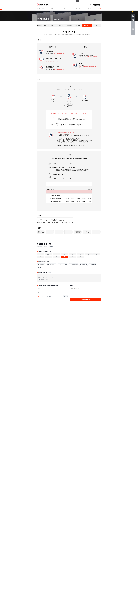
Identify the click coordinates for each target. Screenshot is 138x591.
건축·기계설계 (77, 8)
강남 (43, 0)
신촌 (54, 0)
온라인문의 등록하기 (86, 299)
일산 (73, 0)
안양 (67, 0)
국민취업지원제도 (87, 25)
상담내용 (72, 285)
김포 (84, 0)
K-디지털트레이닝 (50, 25)
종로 (50, 0)
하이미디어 (39, 0)
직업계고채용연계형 (68, 25)
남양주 (81, 0)
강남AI (47, 0)
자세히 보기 (66, 296)
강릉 (87, 0)
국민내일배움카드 (96, 25)
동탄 (77, 0)
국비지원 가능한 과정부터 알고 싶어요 (46, 277)
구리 (70, 0)
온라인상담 (99, 8)
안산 (60, 0)
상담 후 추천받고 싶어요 (43, 279)
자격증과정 (89, 8)
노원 (57, 0)
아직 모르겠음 (41, 276)
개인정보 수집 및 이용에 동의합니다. (45, 296)
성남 (64, 0)
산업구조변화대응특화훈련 (41, 25)
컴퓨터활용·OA (66, 8)
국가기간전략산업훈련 (59, 25)
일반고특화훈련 (77, 25)
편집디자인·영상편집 (40, 8)
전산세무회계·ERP (54, 8)
